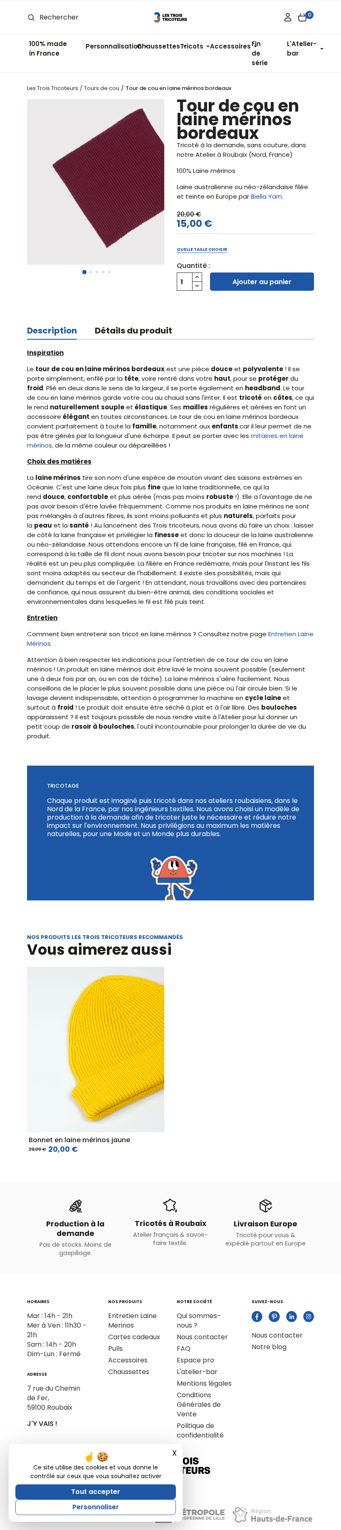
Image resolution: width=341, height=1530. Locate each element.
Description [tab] (52, 330)
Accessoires (128, 1360)
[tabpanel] (95, 182)
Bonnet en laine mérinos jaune (79, 1140)
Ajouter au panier (262, 282)
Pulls (115, 1348)
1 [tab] (84, 272)
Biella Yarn (266, 196)
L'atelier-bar (197, 1372)
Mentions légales (204, 1383)
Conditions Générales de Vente (199, 1404)
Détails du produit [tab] (133, 330)
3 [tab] (97, 272)
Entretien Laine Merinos (132, 1320)
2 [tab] (90, 272)
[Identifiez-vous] (287, 17)
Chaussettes (128, 1372)
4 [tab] (103, 272)
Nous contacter (202, 1337)
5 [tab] (109, 272)
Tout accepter (95, 1491)
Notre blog (269, 1347)
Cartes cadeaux (134, 1337)
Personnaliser (95, 1507)
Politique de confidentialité (200, 1430)
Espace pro (195, 1360)
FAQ (183, 1348)
